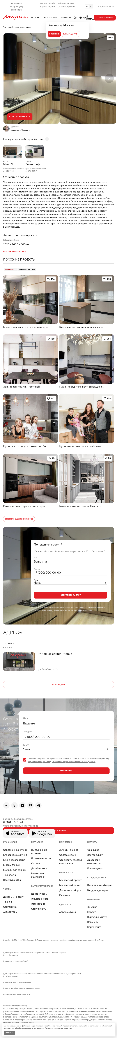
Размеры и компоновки (38, 875)
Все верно (54, 34)
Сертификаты (38, 908)
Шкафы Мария (11, 864)
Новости (92, 912)
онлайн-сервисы (66, 6)
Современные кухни (15, 849)
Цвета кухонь (39, 893)
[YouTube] (22, 805)
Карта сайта (94, 927)
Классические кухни (15, 854)
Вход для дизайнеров (99, 885)
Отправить (66, 771)
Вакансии (92, 922)
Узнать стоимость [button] (19, 116)
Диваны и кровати (13, 896)
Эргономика (38, 903)
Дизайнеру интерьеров (94, 861)
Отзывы (36, 863)
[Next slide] (109, 78)
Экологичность (40, 898)
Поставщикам (95, 868)
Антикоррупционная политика (16, 994)
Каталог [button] (35, 17)
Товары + (8, 889)
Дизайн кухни (39, 868)
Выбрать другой (70, 34)
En (91, 6)
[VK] (6, 805)
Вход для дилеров (96, 877)
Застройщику (95, 854)
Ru (87, 6)
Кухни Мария (10, 842)
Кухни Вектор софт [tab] (27, 269)
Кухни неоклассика (14, 859)
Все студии (58, 684)
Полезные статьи (41, 858)
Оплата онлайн (67, 854)
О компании (93, 899)
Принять (9, 1033)
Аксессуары (10, 911)
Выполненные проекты (39, 851)
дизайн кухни (73, 940)
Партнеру (92, 842)
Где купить (65, 904)
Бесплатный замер (70, 885)
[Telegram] (38, 805)
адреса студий (47, 6)
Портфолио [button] (50, 17)
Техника (7, 901)
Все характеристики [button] (14, 251)
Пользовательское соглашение (17, 982)
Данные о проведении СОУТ (15, 961)
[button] (84, 17)
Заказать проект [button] (104, 18)
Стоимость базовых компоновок (70, 861)
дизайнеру (16, 9)
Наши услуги (66, 872)
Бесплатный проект (70, 880)
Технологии (9, 874)
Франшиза (93, 849)
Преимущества (12, 879)
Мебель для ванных (14, 869)
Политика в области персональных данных (22, 988)
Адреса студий (67, 912)
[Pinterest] (30, 805)
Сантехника (10, 906)
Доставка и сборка (70, 890)
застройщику (16, 6)
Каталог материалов (42, 886)
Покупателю (66, 842)
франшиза (16, 3)
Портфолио (37, 842)
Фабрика (92, 907)
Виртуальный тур (97, 917)
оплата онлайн (47, 3)
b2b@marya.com (10, 976)
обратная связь (66, 3)
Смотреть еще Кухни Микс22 (19, 519)
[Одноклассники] (14, 805)
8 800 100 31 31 (106, 6)
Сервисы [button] (66, 17)
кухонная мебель (59, 940)
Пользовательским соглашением (58, 1028)
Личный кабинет (68, 849)
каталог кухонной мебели (91, 940)
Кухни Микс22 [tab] (11, 269)
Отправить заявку (70, 595)
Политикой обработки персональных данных (74, 610)
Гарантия (64, 895)
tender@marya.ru (10, 955)
